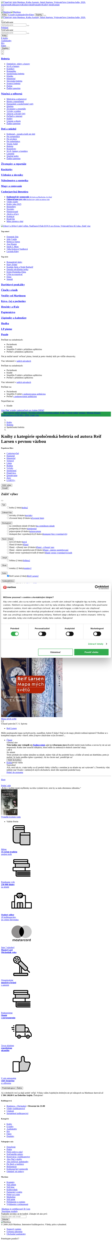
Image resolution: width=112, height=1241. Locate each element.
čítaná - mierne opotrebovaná (55, 550)
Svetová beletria (13, 83)
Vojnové (10, 461)
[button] (59, 752)
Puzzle (4, 334)
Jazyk (4, 558)
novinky (29, 515)
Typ (3, 505)
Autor (4, 573)
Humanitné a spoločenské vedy (20, 104)
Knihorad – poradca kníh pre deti (21, 134)
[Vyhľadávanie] (2, 20)
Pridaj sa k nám (13, 1194)
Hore (3, 779)
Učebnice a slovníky (12, 174)
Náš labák (11, 1199)
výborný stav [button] (12, 742)
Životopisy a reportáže (16, 109)
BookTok (11, 219)
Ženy (9, 478)
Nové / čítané (7, 539)
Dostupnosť (6, 523)
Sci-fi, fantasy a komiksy (17, 151)
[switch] (42, 634)
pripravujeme (35, 531)
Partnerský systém (14, 1192)
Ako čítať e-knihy (14, 1159)
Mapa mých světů (8, 719)
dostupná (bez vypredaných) (55, 534)
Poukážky (37, 5)
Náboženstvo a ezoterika (14, 180)
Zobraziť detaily (95, 644)
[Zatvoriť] (2, 500)
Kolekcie (10, 216)
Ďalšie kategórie (13, 88)
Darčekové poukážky (13, 284)
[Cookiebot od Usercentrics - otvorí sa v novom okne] (97, 587)
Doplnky (39, 15)
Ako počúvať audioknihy (17, 1161)
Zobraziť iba (7, 512)
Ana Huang (12, 244)
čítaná (25, 544)
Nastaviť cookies (14, 1229)
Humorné (11, 456)
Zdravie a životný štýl (16, 114)
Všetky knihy (12, 202)
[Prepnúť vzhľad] (2, 8)
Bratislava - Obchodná (16, 1106)
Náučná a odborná (11, 93)
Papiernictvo (8, 312)
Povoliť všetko (91, 652)
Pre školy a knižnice (15, 1164)
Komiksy (10, 69)
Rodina (10, 465)
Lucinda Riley (13, 251)
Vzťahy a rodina (14, 111)
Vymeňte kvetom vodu (11, 817)
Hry (27, 14)
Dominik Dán (12, 237)
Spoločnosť (12, 470)
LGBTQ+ (11, 480)
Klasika (10, 76)
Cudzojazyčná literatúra (14, 191)
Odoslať (5, 1219)
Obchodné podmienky (16, 1234)
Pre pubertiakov (13, 141)
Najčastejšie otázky (15, 1154)
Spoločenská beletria (15, 73)
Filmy (31, 14)
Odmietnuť (55, 652)
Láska (9, 463)
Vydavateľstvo (8, 581)
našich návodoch (24, 361)
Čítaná (9, 740)
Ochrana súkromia (14, 1231)
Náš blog (10, 1187)
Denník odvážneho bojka (17, 269)
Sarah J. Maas (13, 246)
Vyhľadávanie (7, 22)
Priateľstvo (11, 473)
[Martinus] (11, 12)
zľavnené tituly (37, 518)
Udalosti (10, 1111)
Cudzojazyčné (13, 453)
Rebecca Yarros (13, 241)
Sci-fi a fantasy (13, 66)
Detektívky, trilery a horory (18, 64)
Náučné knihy (13, 156)
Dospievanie (12, 475)
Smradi (10, 279)
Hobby (10, 118)
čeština (26, 560)
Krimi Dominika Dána (16, 272)
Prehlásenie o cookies (16, 1202)
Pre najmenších (13, 136)
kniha (25, 507)
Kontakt (56, 5)
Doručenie (5, 5)
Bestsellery (11, 206)
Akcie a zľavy (13, 214)
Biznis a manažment (15, 101)
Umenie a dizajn (14, 121)
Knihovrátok (27, 5)
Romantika (11, 71)
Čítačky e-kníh (9, 290)
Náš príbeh (11, 1185)
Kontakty (11, 1182)
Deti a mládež (8, 128)
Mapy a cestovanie (11, 186)
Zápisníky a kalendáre (13, 317)
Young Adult (12, 144)
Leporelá (10, 153)
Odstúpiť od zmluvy (15, 1171)
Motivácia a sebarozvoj (16, 99)
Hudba (5, 323)
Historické (11, 78)
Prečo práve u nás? (15, 1152)
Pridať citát (6, 785)
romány (27, 568)
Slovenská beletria (14, 81)
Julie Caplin (12, 239)
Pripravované (12, 211)
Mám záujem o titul (15, 221)
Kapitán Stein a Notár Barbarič (20, 267)
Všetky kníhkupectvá (16, 1108)
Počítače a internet (14, 116)
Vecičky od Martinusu (13, 295)
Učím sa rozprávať (15, 274)
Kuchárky (7, 169)
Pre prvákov (12, 139)
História (10, 106)
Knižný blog (47, 5)
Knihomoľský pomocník (17, 1169)
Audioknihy (20, 14)
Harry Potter (12, 264)
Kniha (9, 762)
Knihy (4, 15)
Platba (9, 1149)
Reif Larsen (33, 576)
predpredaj (32, 528)
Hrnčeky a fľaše (10, 306)
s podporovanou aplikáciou (34, 394)
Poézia (9, 86)
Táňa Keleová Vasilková (17, 249)
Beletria (5, 58)
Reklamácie (12, 1166)
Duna (9, 277)
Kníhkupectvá (16, 5)
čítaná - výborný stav (45, 547)
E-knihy (11, 14)
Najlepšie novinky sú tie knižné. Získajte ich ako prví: (24, 1214)
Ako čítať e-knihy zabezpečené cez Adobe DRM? (22, 410)
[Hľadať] (28, 25)
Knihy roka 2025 (14, 204)
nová (25, 542)
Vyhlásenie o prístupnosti (17, 1204)
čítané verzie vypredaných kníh (58, 553)
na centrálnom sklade (45, 526)
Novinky (10, 209)
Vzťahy (10, 468)
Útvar (4, 565)
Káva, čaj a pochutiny (13, 301)
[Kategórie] (45, 15)
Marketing (11, 1197)
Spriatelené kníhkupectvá (17, 1113)
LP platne (6, 329)
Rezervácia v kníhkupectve (18, 1157)
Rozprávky (11, 149)
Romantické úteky (14, 262)
